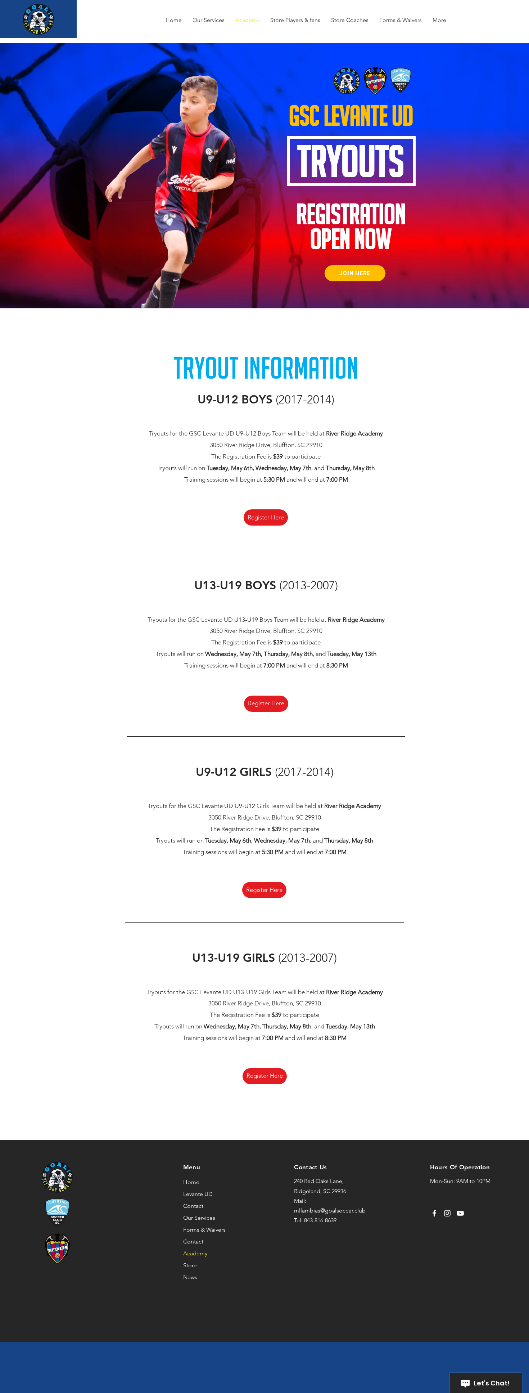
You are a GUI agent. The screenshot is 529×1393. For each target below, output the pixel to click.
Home (191, 1182)
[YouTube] (460, 1213)
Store (190, 1265)
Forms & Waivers (204, 1229)
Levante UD (198, 1194)
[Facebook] (434, 1213)
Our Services (199, 1217)
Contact (193, 1205)
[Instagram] (447, 1213)
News (190, 1277)
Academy (195, 1253)
